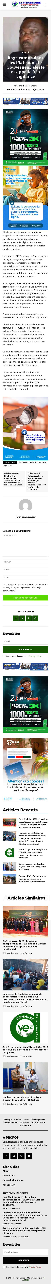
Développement (10, 1237)
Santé (25, 52)
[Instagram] (13, 1156)
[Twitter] (22, 618)
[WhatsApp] (35, 618)
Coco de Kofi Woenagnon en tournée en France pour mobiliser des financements (32, 879)
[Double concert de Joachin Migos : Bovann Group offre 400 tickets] (9, 866)
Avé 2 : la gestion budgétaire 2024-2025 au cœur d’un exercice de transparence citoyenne (33, 853)
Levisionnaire (30, 86)
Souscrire (23, 649)
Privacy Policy (35, 656)
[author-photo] (5, 953)
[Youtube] (29, 1156)
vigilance (8, 466)
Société (6, 1224)
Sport (5, 1208)
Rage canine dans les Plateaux (32, 462)
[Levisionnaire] (25, 505)
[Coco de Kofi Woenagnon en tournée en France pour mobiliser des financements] (9, 879)
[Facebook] (16, 618)
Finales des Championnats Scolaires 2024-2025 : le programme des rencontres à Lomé (13, 480)
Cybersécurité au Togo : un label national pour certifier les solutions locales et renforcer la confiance (37, 482)
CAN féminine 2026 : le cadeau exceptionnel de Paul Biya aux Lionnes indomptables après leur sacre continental (33, 823)
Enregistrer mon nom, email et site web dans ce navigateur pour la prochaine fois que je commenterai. (25, 587)
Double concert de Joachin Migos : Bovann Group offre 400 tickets (32, 867)
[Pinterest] (29, 618)
